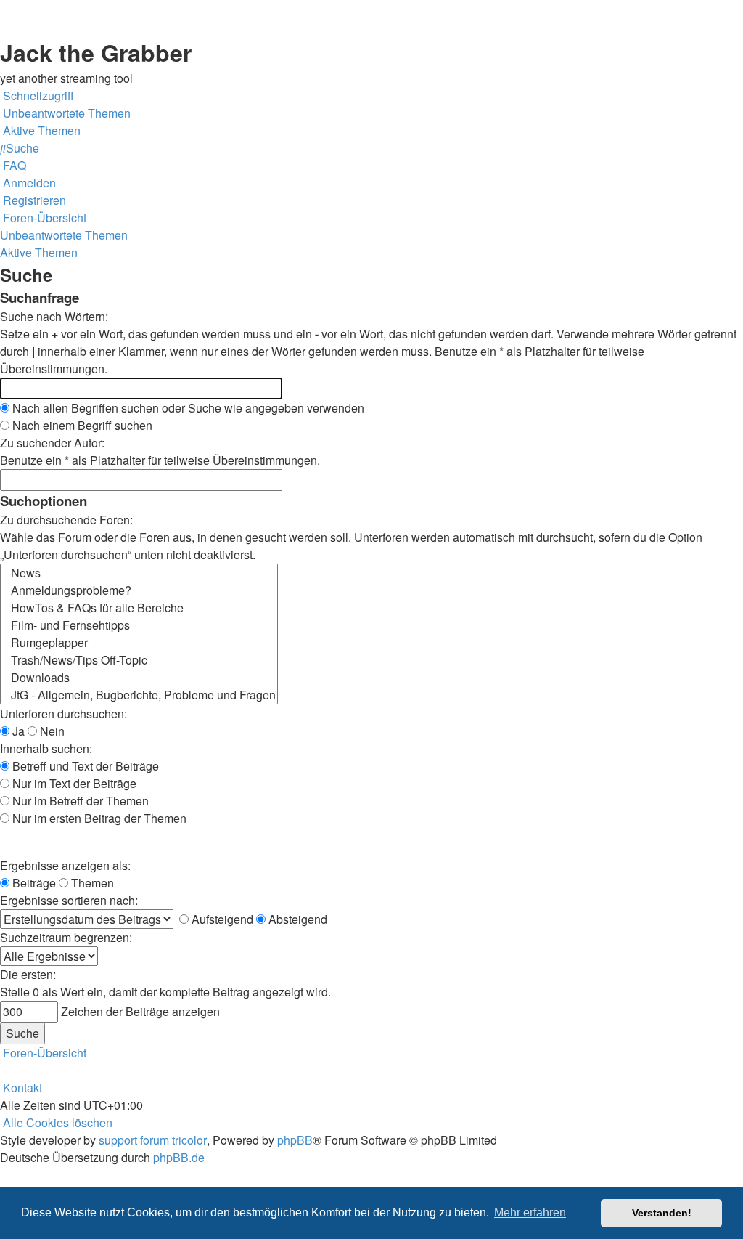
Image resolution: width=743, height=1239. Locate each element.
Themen (91, 882)
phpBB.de (179, 1157)
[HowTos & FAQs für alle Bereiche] (139, 608)
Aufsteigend (221, 919)
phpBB (295, 1140)
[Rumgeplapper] (139, 642)
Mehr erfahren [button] (530, 1212)
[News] (139, 573)
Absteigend (296, 919)
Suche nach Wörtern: (54, 316)
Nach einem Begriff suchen (80, 425)
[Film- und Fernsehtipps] (139, 625)
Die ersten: (28, 974)
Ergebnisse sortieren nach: (69, 900)
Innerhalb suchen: (46, 748)
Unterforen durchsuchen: (63, 713)
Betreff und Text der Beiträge (84, 765)
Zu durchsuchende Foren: (66, 519)
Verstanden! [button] (661, 1213)
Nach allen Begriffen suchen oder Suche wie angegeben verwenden (186, 407)
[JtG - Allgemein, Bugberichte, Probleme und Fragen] (139, 695)
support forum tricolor (153, 1140)
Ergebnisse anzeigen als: (65, 865)
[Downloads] (139, 677)
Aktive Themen (39, 252)
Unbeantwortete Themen (64, 235)
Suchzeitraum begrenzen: (66, 937)
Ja (17, 731)
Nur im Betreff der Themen (79, 800)
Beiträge (32, 882)
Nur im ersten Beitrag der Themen (97, 818)
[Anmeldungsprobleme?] (139, 590)
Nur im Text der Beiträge (72, 783)
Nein (51, 731)
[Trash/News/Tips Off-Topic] (139, 660)
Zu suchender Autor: (52, 442)
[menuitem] (65, 113)
